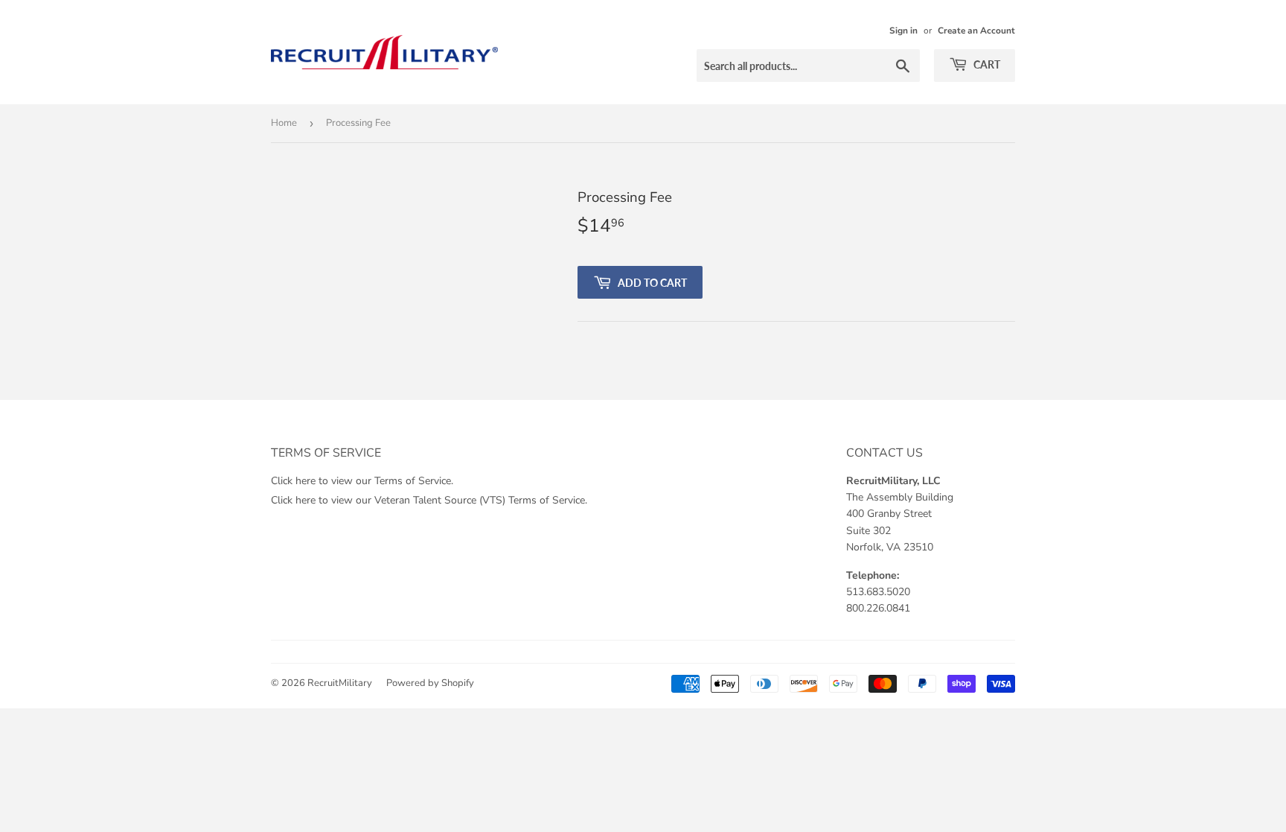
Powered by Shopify (430, 683)
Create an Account (976, 30)
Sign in (903, 30)
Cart (985, 64)
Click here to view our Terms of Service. (362, 481)
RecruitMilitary (339, 683)
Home (284, 123)
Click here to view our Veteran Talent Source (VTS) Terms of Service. (429, 500)
